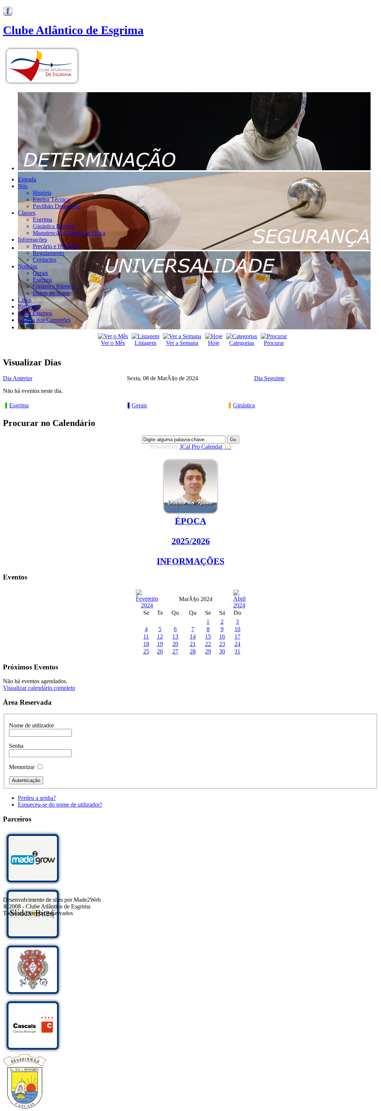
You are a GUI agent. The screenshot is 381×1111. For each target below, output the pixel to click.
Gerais (139, 405)
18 (146, 644)
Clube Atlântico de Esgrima (73, 30)
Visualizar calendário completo (39, 688)
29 (208, 651)
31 (237, 651)
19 (160, 644)
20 (175, 644)
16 (222, 636)
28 (193, 651)
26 (160, 651)
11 (146, 636)
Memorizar (22, 767)
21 (193, 644)
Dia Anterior (17, 378)
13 (175, 636)
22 (208, 644)
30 (222, 651)
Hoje (214, 343)
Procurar (274, 343)
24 (237, 644)
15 (208, 636)
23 (222, 644)
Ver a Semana (182, 343)
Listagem (145, 343)
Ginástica (244, 405)
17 (237, 636)
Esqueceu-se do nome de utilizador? (60, 804)
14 (193, 636)
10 (237, 629)
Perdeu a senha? (37, 798)
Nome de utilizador (31, 725)
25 (146, 651)
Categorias (241, 343)
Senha (16, 746)
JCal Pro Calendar (205, 446)
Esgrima (19, 405)
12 (160, 636)
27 (175, 651)
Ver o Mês (113, 343)
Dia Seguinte (269, 378)
